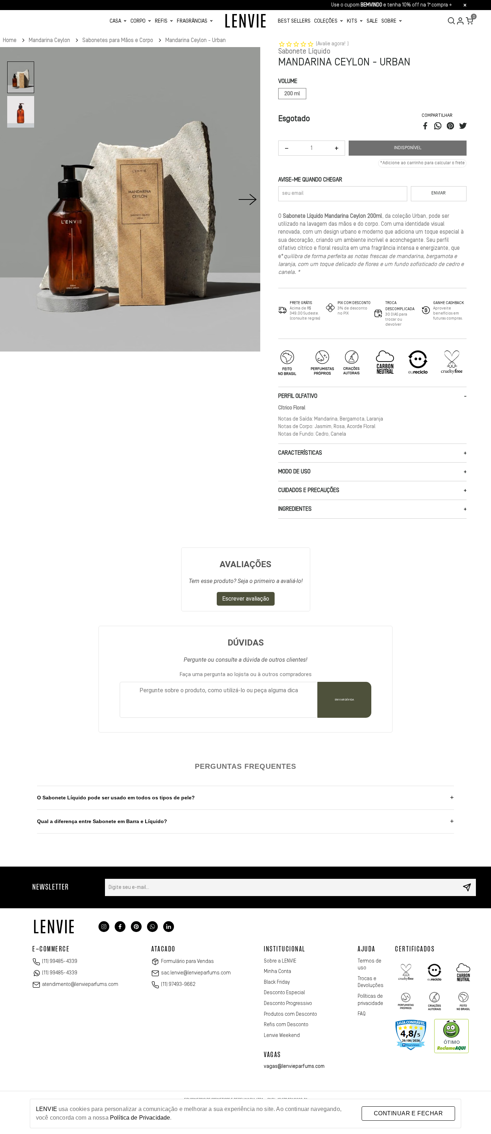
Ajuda (367, 949)
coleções (326, 21)
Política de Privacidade (140, 1118)
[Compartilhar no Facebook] (425, 127)
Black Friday (277, 982)
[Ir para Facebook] (120, 926)
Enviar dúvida (344, 699)
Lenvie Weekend (282, 1035)
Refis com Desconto (286, 1025)
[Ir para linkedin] (168, 926)
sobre (388, 21)
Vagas (272, 1055)
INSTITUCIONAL (285, 949)
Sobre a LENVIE (280, 961)
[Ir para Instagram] (103, 926)
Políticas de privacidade (370, 999)
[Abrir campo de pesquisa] (451, 20)
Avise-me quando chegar (310, 180)
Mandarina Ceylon (50, 40)
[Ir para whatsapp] (152, 926)
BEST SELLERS (294, 21)
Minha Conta (277, 971)
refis (161, 21)
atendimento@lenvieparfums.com (80, 984)
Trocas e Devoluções (371, 982)
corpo (138, 21)
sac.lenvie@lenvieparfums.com (196, 973)
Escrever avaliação (245, 598)
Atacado (163, 949)
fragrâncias (192, 21)
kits (352, 21)
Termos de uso (369, 964)
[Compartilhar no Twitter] (463, 127)
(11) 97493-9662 (178, 984)
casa (115, 21)
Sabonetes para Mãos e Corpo (118, 40)
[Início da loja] (245, 21)
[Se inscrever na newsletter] (467, 887)
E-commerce (51, 949)
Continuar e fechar (408, 1113)
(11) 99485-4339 (59, 961)
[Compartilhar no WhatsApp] (437, 127)
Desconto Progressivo (288, 1003)
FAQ (362, 1014)
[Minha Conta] (460, 20)
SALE (372, 21)
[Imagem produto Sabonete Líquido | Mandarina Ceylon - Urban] (130, 199)
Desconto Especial (284, 993)
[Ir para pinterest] (136, 926)
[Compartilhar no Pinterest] (450, 127)
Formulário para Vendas (187, 961)
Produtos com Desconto (290, 1014)
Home (10, 40)
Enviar (438, 193)
